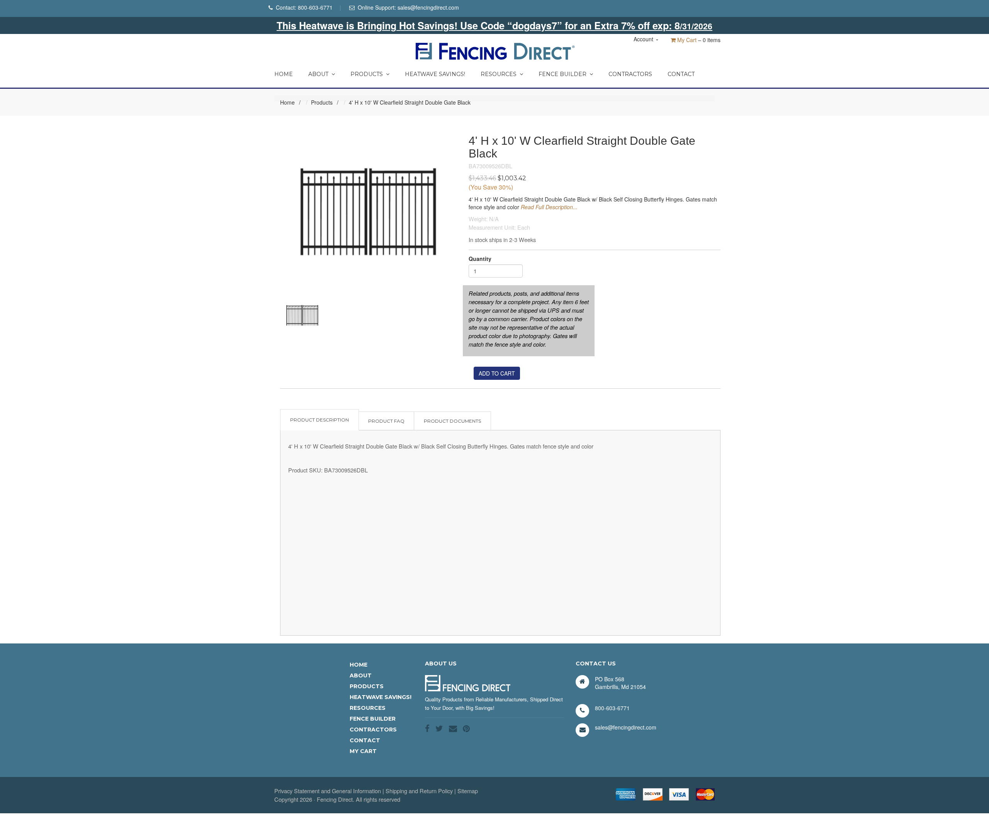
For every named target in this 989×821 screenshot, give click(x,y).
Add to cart (497, 373)
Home (283, 74)
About (318, 74)
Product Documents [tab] (452, 421)
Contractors (630, 74)
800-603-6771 (315, 7)
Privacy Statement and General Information (327, 791)
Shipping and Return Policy (419, 791)
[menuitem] (284, 72)
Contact (681, 74)
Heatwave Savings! (435, 74)
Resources (499, 74)
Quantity (480, 258)
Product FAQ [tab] (386, 421)
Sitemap (467, 791)
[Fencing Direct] (495, 50)
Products (366, 74)
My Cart (686, 40)
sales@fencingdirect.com (428, 7)
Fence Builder (562, 74)
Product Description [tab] (319, 420)
